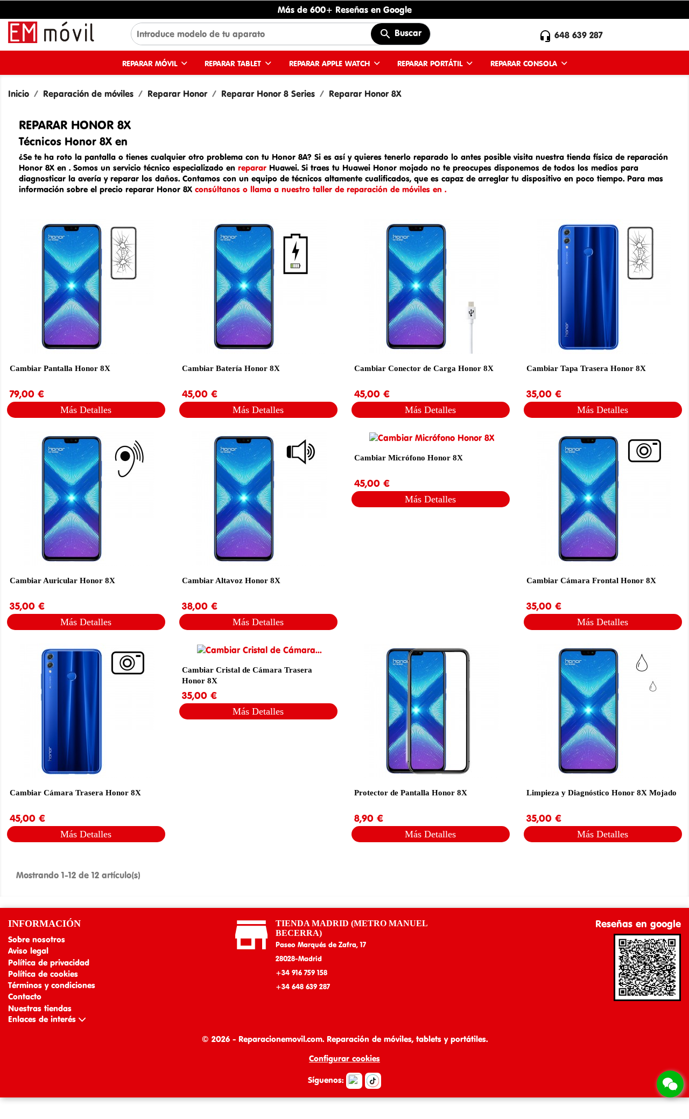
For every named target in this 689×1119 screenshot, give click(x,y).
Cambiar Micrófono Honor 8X (408, 457)
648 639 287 (578, 35)
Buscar (406, 32)
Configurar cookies (344, 1058)
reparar (253, 168)
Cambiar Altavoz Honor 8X (231, 580)
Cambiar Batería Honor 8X (231, 368)
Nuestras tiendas (40, 1008)
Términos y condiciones (51, 985)
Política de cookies (43, 974)
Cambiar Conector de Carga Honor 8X (424, 368)
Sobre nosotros (36, 939)
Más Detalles (85, 409)
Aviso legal (28, 951)
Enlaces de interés (43, 1019)
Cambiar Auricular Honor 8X (62, 580)
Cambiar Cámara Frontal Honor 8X (591, 580)
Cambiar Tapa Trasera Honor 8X (586, 368)
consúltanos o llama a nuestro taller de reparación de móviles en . (320, 189)
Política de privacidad (48, 962)
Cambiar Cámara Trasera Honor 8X (75, 792)
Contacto (24, 996)
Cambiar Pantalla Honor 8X (60, 368)
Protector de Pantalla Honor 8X (410, 792)
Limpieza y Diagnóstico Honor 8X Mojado (601, 792)
